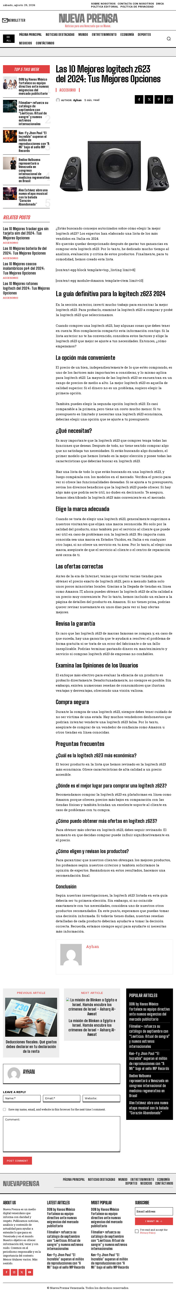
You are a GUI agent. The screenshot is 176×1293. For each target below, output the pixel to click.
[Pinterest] (159, 99)
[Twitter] (149, 99)
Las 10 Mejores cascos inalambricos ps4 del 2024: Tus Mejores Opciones (24, 268)
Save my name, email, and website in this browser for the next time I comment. (57, 1109)
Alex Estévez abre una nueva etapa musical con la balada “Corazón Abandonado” (33, 197)
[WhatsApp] (168, 99)
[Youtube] (29, 1272)
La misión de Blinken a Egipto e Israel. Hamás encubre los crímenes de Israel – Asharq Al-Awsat (92, 1027)
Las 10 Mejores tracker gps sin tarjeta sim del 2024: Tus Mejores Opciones (26, 233)
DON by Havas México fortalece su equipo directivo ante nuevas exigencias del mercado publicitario (34, 86)
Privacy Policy (147, 1232)
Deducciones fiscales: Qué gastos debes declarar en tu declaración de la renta (31, 1046)
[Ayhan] (58, 100)
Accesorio (10, 243)
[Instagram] (14, 1272)
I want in (152, 1221)
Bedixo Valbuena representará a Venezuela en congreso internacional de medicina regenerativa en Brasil (148, 1085)
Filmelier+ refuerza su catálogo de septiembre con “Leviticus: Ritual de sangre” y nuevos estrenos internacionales (33, 113)
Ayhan (77, 100)
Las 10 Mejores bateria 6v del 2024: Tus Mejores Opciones (25, 250)
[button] (168, 38)
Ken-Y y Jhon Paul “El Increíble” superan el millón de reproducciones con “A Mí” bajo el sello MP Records (34, 142)
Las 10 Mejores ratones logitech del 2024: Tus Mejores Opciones (26, 288)
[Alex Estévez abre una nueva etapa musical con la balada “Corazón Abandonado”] (10, 193)
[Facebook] (139, 99)
